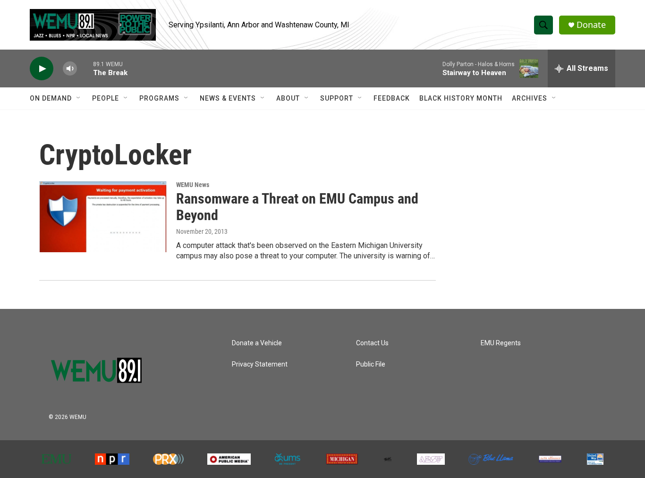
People (105, 98)
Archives (529, 98)
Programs (159, 98)
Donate (591, 25)
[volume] (70, 68)
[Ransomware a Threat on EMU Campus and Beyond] (103, 216)
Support (336, 98)
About (288, 98)
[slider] (85, 68)
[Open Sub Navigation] (79, 98)
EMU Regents (501, 343)
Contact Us (372, 343)
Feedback (391, 98)
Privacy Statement (260, 364)
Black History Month (460, 98)
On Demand (51, 98)
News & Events (228, 98)
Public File (370, 364)
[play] (41, 68)
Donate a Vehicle (257, 343)
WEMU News (192, 184)
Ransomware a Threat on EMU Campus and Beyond (297, 206)
